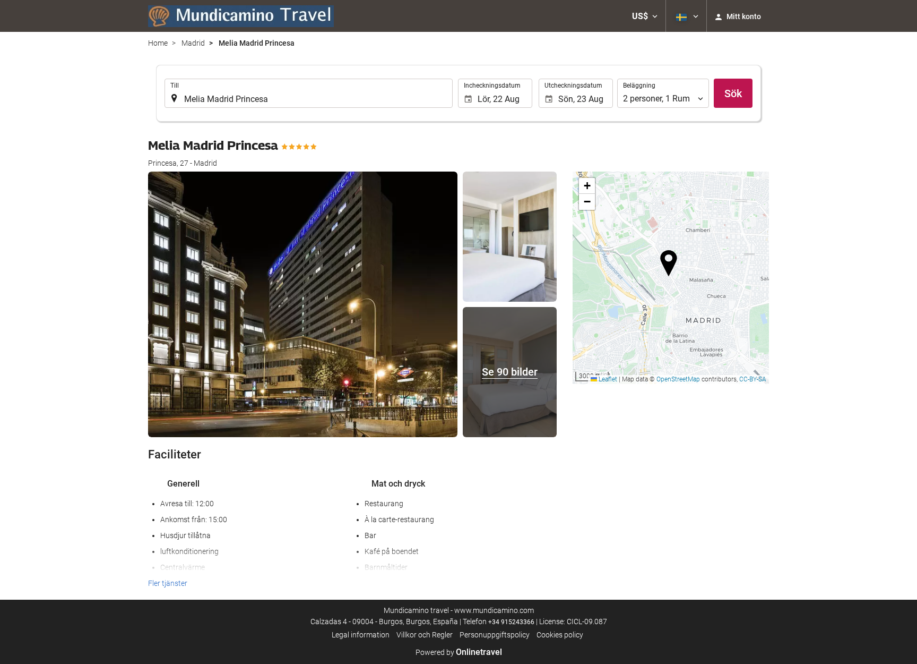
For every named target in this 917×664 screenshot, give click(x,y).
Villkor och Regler (424, 635)
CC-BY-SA (752, 379)
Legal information (361, 635)
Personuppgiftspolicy (495, 635)
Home (158, 43)
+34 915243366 (511, 622)
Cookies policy (560, 635)
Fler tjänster (167, 583)
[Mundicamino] (241, 16)
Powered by (459, 652)
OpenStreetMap (678, 379)
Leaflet (607, 379)
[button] (644, 16)
